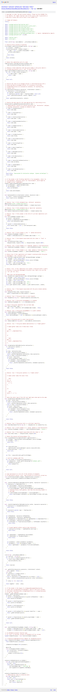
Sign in (54, 2)
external (11, 6)
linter (31, 6)
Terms (16, 690)
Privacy (12, 690)
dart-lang (26, 6)
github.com (18, 6)
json (54, 689)
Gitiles (8, 690)
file (30, 12)
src (35, 8)
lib (32, 8)
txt (51, 689)
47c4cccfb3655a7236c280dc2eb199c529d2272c (15, 8)
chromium (4, 6)
